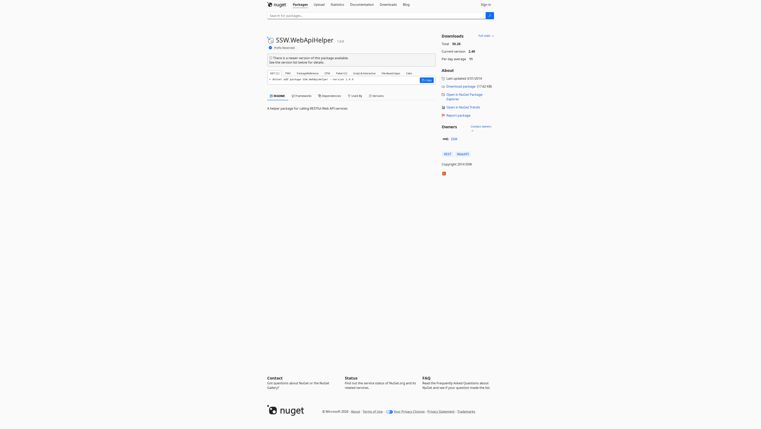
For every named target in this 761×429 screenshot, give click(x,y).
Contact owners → (481, 128)
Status (351, 378)
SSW (454, 139)
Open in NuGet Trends (463, 107)
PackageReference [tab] (308, 73)
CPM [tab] (327, 73)
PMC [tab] (288, 73)
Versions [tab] (378, 96)
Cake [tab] (409, 73)
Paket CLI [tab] (341, 73)
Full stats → (486, 36)
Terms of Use (373, 411)
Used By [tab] (356, 96)
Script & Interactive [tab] (364, 73)
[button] (427, 80)
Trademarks (466, 411)
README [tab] (279, 96)
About (355, 411)
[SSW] (445, 139)
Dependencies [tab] (331, 96)
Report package (458, 115)
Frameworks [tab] (303, 96)
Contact (275, 378)
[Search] (490, 15)
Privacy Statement (441, 411)
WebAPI (463, 154)
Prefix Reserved (284, 48)
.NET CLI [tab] (274, 73)
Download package (461, 86)
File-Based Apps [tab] (391, 73)
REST (447, 154)
